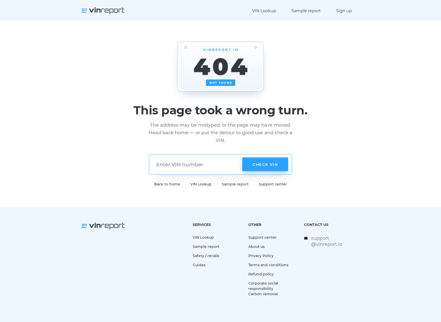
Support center (273, 184)
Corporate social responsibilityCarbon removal (263, 288)
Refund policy (261, 274)
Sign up (344, 10)
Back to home (167, 184)
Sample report (306, 10)
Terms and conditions (268, 264)
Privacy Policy (261, 255)
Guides (199, 264)
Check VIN (265, 164)
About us (256, 246)
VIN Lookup (264, 10)
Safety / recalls (206, 255)
